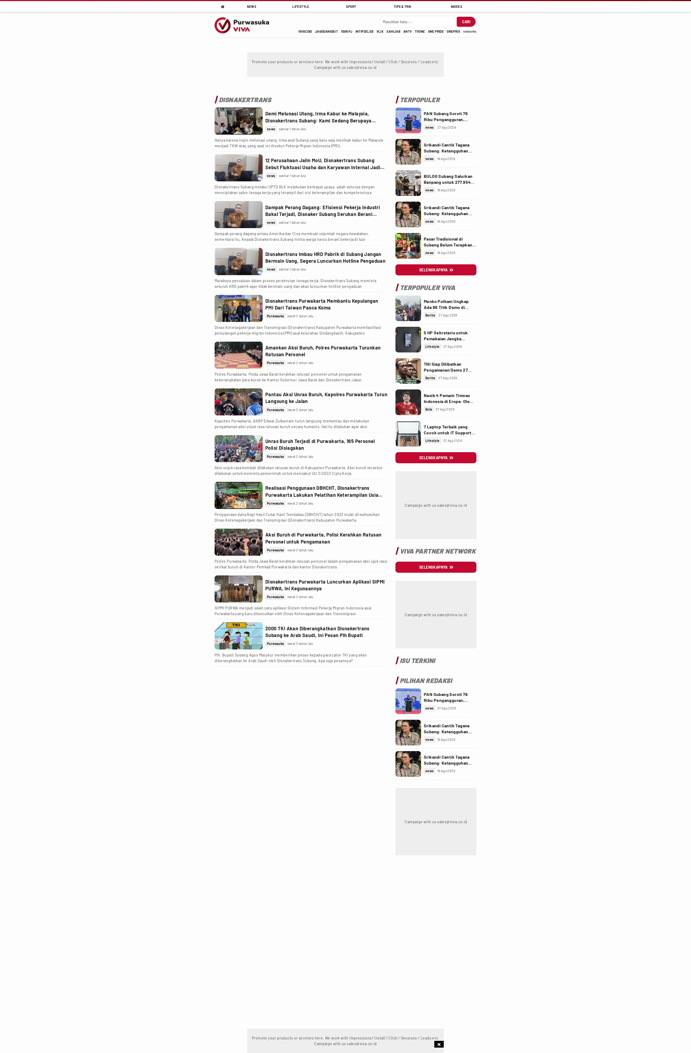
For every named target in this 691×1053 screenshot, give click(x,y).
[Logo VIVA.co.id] (245, 24)
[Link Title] (239, 121)
